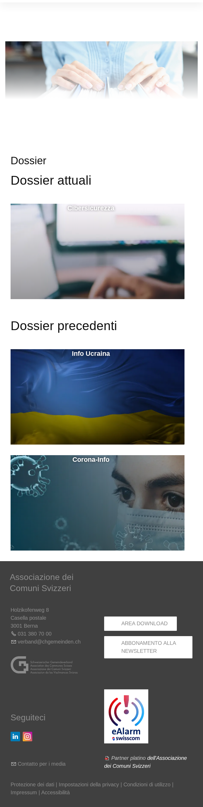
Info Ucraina (91, 353)
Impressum (24, 792)
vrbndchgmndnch (49, 642)
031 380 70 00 (35, 634)
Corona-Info (90, 459)
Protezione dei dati (32, 784)
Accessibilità (55, 792)
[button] (15, 736)
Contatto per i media (42, 764)
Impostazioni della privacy (89, 784)
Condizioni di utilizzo (146, 784)
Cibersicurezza (90, 208)
